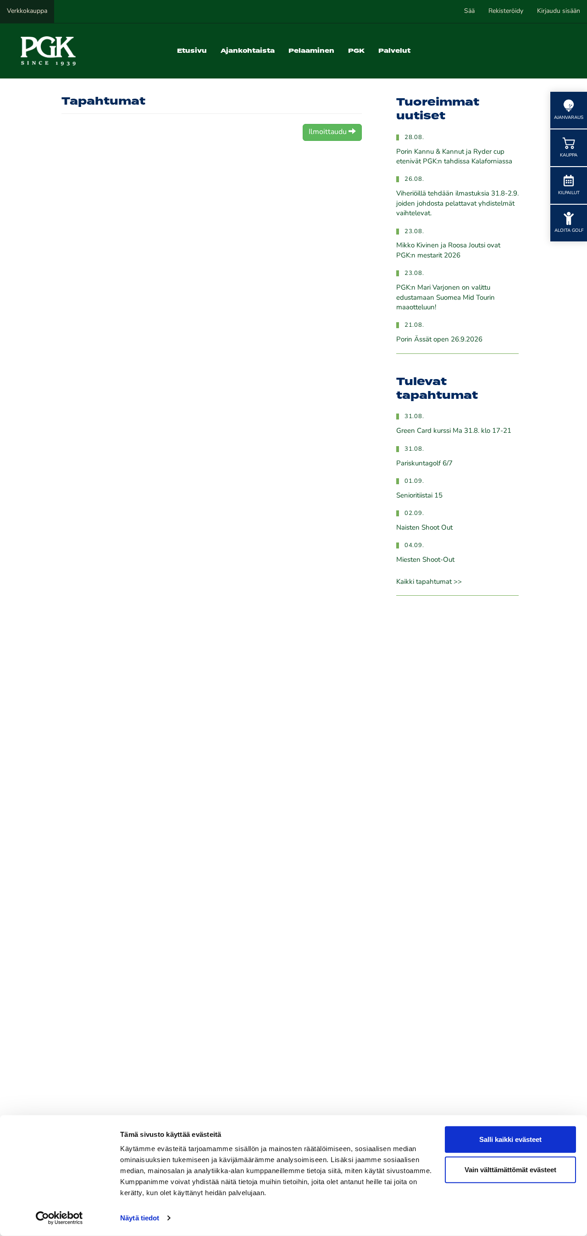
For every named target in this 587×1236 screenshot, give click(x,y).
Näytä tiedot (139, 1218)
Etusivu (192, 51)
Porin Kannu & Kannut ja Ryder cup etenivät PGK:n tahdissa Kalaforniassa (454, 157)
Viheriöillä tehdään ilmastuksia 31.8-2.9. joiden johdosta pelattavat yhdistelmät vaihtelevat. (457, 203)
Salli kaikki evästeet (510, 1139)
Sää (469, 11)
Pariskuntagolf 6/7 (424, 463)
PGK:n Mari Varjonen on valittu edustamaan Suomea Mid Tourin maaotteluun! (445, 298)
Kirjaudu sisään (558, 11)
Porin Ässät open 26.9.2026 (439, 339)
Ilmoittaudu (329, 132)
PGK (356, 51)
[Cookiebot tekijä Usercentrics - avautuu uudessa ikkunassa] (59, 1218)
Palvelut (394, 51)
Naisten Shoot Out (424, 528)
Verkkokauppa (27, 11)
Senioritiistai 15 (419, 495)
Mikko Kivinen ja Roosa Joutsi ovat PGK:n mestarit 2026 (448, 250)
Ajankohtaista (248, 51)
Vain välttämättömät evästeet (510, 1169)
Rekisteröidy (505, 11)
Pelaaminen (311, 51)
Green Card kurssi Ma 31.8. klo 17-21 (453, 431)
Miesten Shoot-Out (425, 560)
